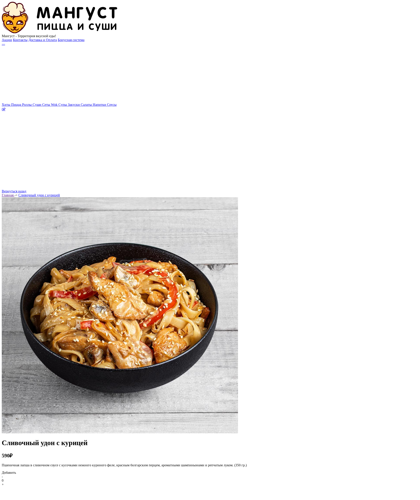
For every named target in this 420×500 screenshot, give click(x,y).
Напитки (100, 104)
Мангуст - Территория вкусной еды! (29, 36)
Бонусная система (71, 40)
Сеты (46, 104)
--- (3, 44)
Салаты (87, 104)
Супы (63, 104)
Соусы (112, 104)
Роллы (27, 104)
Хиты (6, 104)
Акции (7, 40)
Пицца (16, 104)
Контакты (20, 40)
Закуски (74, 104)
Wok (54, 104)
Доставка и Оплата (42, 40)
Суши (37, 104)
